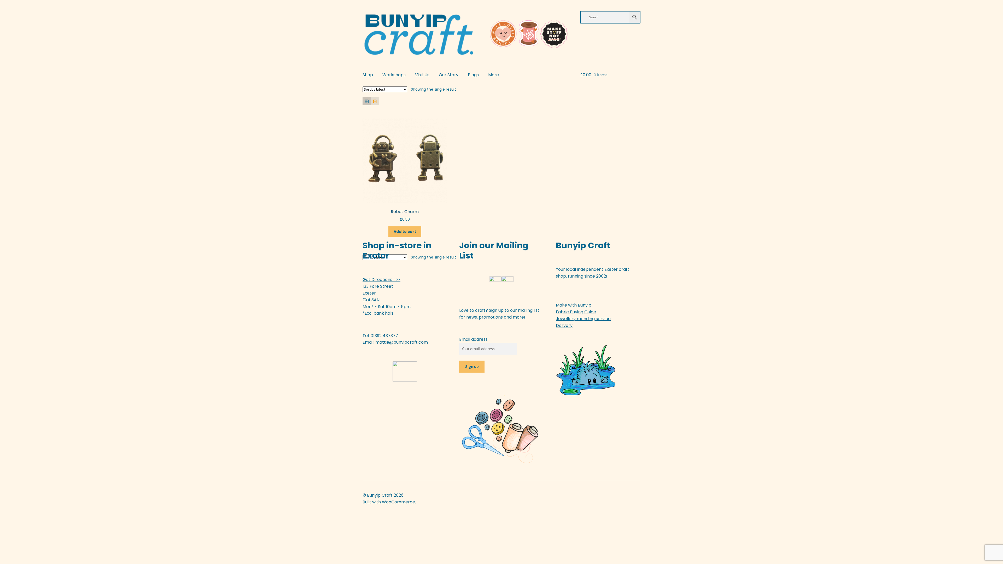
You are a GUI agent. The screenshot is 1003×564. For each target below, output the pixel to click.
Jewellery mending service (583, 319)
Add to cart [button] (405, 231)
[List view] (375, 101)
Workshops (394, 75)
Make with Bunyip (573, 305)
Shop (368, 75)
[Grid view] (367, 101)
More (493, 75)
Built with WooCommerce (389, 502)
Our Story (448, 75)
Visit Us (422, 75)
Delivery (564, 325)
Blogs (473, 75)
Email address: (473, 339)
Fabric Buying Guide (576, 312)
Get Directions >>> (381, 280)
